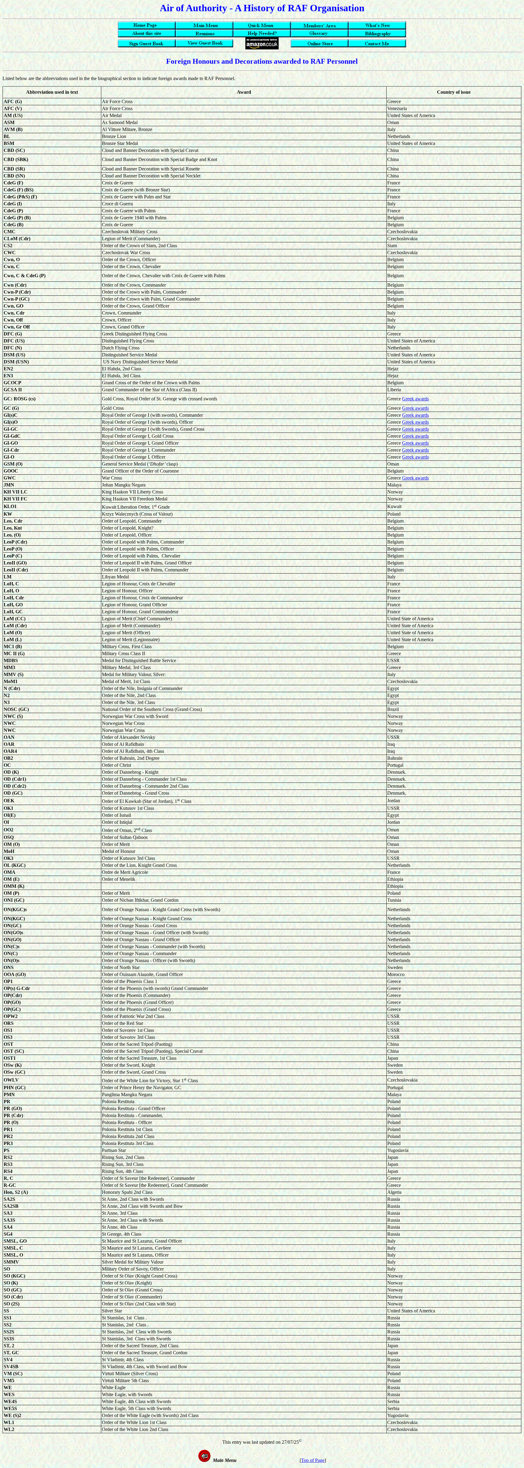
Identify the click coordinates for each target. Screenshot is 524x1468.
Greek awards (415, 398)
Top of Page (312, 1460)
